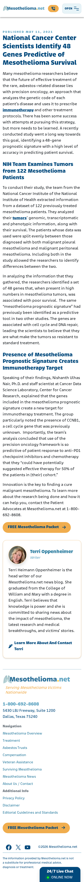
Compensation (14, 755)
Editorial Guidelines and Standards (30, 813)
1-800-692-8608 (21, 704)
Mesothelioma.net (63, 847)
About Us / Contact (18, 784)
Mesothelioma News (19, 777)
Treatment (11, 741)
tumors (20, 218)
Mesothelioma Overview (22, 733)
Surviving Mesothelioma (22, 769)
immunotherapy (18, 110)
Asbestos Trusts (15, 748)
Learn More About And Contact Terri (43, 646)
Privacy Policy (14, 798)
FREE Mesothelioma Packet (33, 527)
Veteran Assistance (18, 762)
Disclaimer (11, 805)
